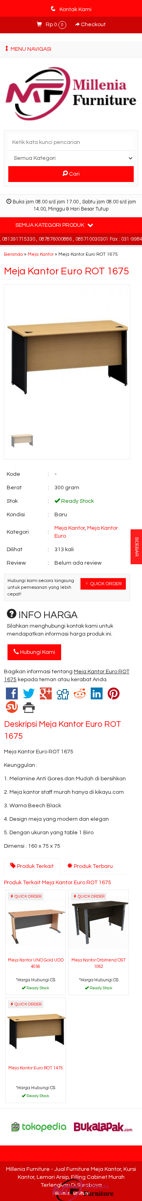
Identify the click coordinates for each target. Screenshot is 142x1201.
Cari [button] (74, 174)
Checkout (93, 24)
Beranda (13, 254)
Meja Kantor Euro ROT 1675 (66, 271)
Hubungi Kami (37, 652)
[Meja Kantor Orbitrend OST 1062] (99, 922)
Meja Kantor (41, 254)
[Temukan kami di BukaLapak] (103, 1127)
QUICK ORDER (105, 583)
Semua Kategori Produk (50, 225)
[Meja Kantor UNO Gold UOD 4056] (35, 922)
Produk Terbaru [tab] (93, 866)
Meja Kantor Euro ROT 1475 (35, 1068)
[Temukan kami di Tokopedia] (39, 1127)
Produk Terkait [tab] (35, 866)
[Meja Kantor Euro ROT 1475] (35, 1030)
